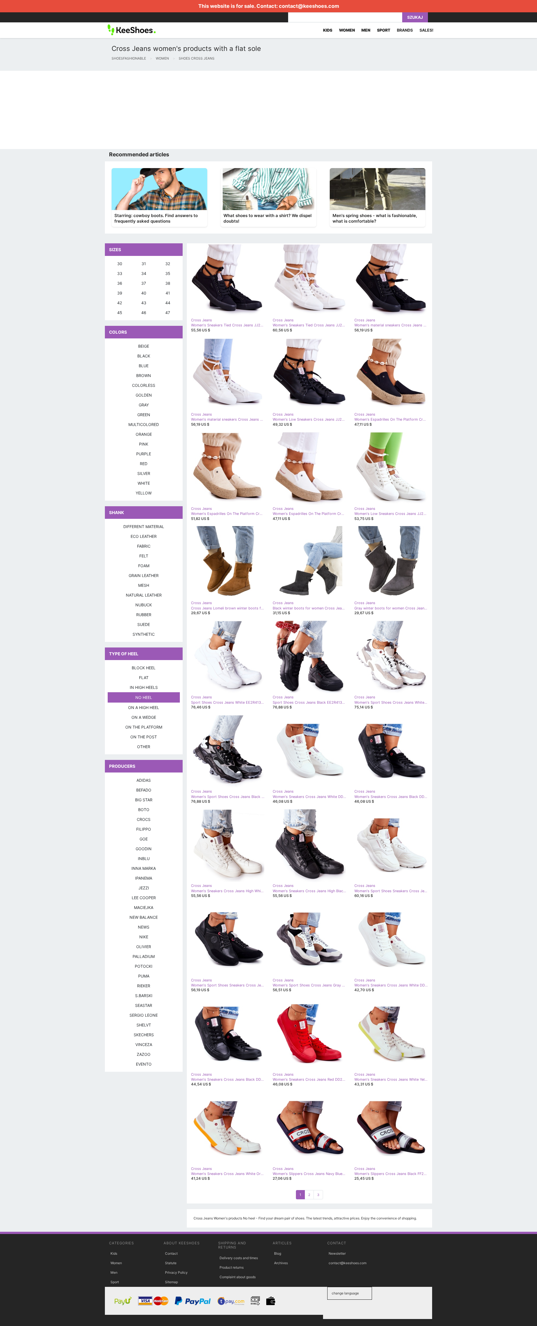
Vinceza (143, 1044)
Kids (113, 1253)
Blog (277, 1253)
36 (119, 283)
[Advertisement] (168, 110)
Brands (405, 30)
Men (113, 1272)
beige (143, 346)
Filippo (143, 829)
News (143, 927)
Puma (143, 976)
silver (143, 473)
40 (143, 293)
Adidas (143, 780)
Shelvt (143, 1025)
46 (143, 312)
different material (143, 526)
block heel (144, 667)
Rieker (143, 985)
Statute (170, 1263)
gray (144, 404)
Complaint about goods (238, 1277)
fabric (143, 546)
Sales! (427, 30)
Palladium (144, 956)
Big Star (143, 799)
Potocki (143, 966)
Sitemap (171, 1282)
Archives (281, 1263)
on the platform (143, 727)
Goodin (144, 848)
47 (167, 312)
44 (167, 302)
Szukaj (415, 17)
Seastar (143, 1005)
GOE (144, 839)
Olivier (143, 946)
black (143, 356)
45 (119, 312)
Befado (143, 790)
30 (119, 263)
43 (143, 302)
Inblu (144, 858)
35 (167, 273)
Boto (143, 809)
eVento (144, 1064)
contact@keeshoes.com (309, 6)
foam (143, 565)
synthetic (144, 634)
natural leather (144, 595)
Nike (143, 936)
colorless (143, 385)
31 (144, 263)
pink (143, 444)
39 (119, 293)
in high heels (144, 687)
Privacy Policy (176, 1272)
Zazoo (143, 1054)
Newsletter (337, 1253)
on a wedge (143, 717)
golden (144, 395)
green (143, 414)
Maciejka (143, 907)
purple (143, 453)
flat (144, 677)
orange (144, 434)
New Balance (143, 917)
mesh (143, 585)
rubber (143, 614)
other (143, 746)
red (143, 463)
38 (167, 283)
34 (143, 273)
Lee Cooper (144, 897)
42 (119, 302)
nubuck (143, 604)
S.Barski (143, 995)
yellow (144, 493)
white (144, 483)
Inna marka (143, 868)
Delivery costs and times (239, 1258)
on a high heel (143, 707)
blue (144, 365)
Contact (171, 1253)
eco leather (144, 536)
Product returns (232, 1267)
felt (143, 556)
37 (143, 283)
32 (167, 263)
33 (119, 273)
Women (116, 1263)
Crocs (143, 819)
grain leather (144, 575)
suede (143, 624)
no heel (143, 697)
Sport (114, 1282)
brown (143, 375)
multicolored (143, 424)
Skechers (144, 1034)
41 (168, 293)
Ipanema (143, 878)
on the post (143, 736)
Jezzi (143, 887)
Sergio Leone (143, 1015)
